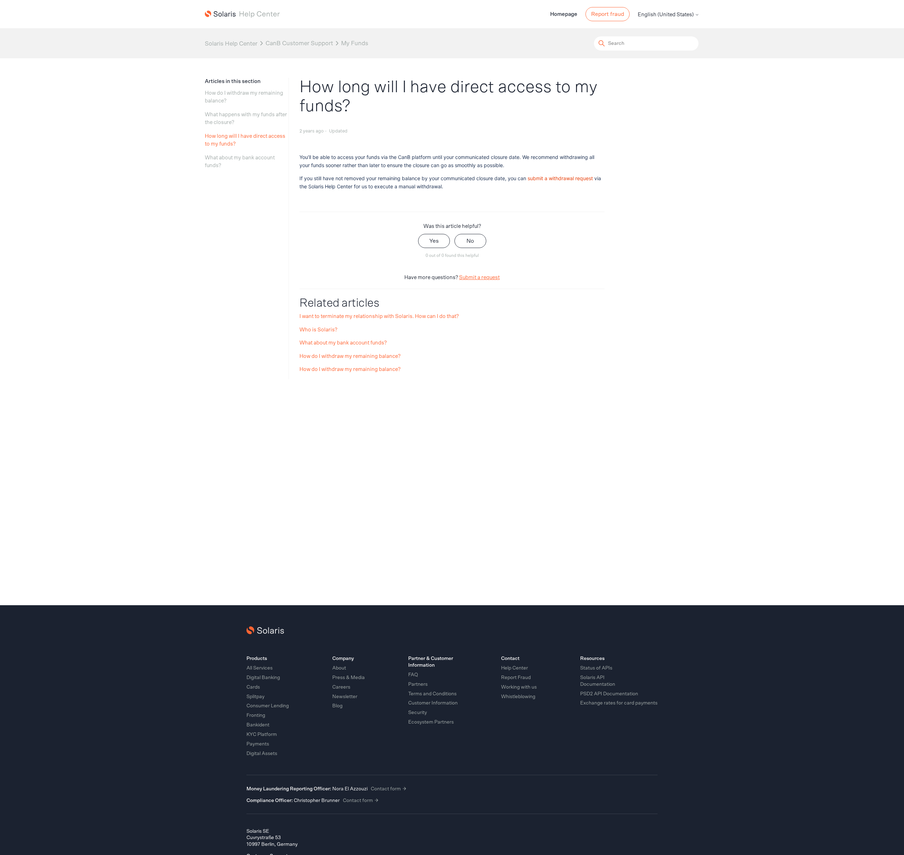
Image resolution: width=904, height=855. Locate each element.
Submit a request (479, 277)
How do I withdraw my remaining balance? (244, 97)
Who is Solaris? (318, 329)
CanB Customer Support (299, 43)
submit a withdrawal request (560, 178)
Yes (434, 241)
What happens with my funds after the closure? (246, 118)
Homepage (563, 14)
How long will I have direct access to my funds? (245, 140)
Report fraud (607, 14)
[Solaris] (265, 630)
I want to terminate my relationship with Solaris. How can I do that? (379, 316)
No (470, 241)
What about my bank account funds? (240, 162)
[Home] (242, 14)
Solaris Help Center (231, 43)
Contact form (386, 788)
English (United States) (666, 14)
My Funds (354, 43)
